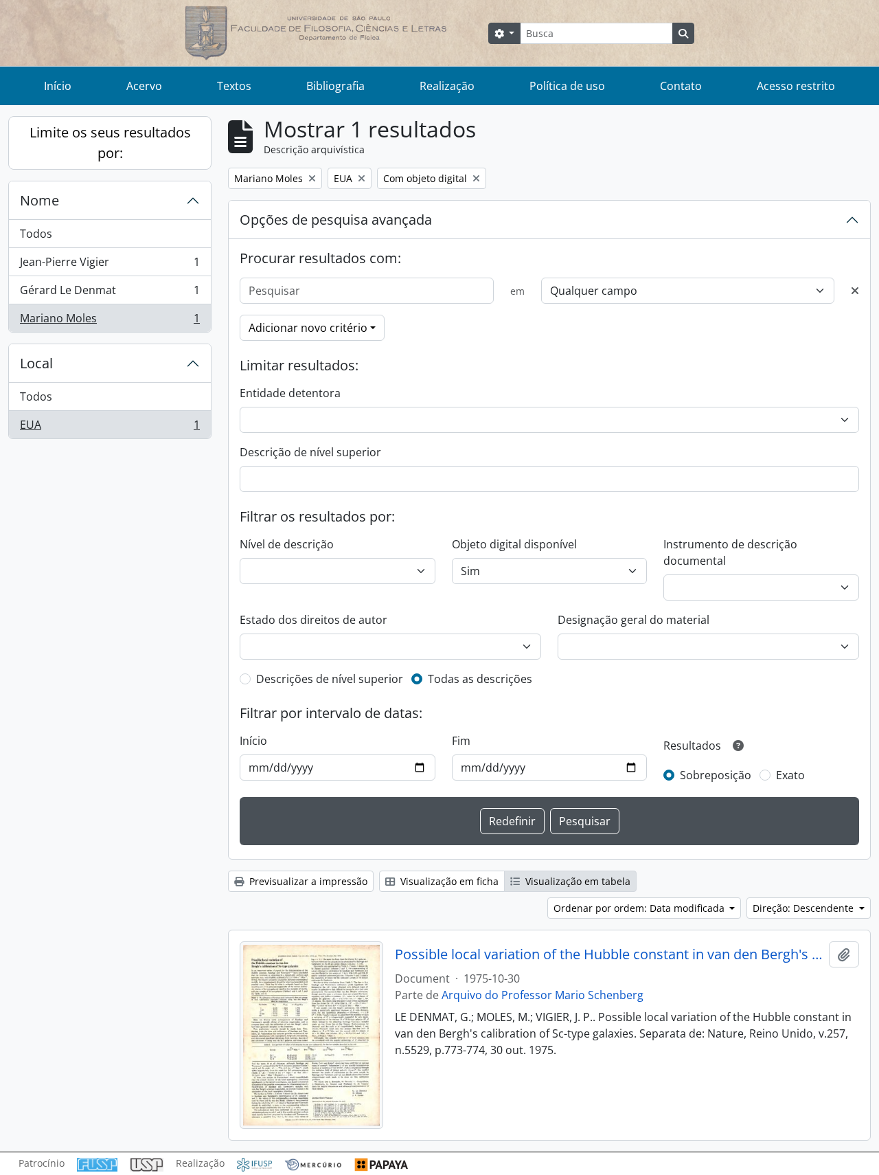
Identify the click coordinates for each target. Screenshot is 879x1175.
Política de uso (567, 85)
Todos (36, 233)
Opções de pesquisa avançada (336, 219)
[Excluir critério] (855, 290)
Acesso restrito (796, 85)
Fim (461, 740)
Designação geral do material (633, 619)
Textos (234, 85)
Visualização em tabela (576, 881)
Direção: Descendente (804, 908)
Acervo (144, 85)
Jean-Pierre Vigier (109, 265)
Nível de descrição (287, 544)
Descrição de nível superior (310, 452)
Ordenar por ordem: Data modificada (640, 908)
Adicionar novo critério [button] (308, 327)
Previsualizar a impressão (307, 881)
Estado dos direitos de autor (313, 619)
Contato (681, 85)
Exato (790, 775)
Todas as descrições (480, 678)
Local (36, 363)
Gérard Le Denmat (109, 293)
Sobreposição (715, 775)
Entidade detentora (290, 393)
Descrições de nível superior (329, 678)
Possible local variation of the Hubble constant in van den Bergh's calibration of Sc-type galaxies (609, 954)
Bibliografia (335, 85)
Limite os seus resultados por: (110, 142)
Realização (447, 85)
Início (57, 85)
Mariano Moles (109, 321)
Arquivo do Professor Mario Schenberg (542, 995)
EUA (109, 427)
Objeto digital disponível (514, 544)
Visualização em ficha (448, 881)
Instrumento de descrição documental (730, 552)
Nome (39, 200)
